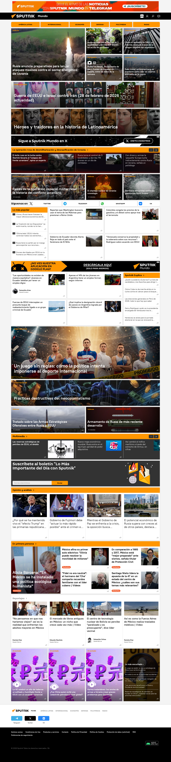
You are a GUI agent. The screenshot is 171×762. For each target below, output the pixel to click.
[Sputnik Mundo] (24, 19)
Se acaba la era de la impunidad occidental (141, 674)
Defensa (16, 31)
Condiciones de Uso (32, 732)
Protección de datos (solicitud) (118, 732)
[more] (82, 78)
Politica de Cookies (97, 732)
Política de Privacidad (79, 732)
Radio (104, 711)
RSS (134, 732)
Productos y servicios (51, 732)
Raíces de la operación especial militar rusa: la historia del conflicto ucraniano (43, 177)
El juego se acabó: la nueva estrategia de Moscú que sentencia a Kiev (140, 669)
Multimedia (91, 57)
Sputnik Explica (133, 275)
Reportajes (18, 598)
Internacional (130, 31)
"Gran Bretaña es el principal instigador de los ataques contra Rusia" (140, 680)
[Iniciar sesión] (147, 16)
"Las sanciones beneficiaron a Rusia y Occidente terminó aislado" (139, 686)
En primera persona (23, 543)
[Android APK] (152, 743)
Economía (74, 711)
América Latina (131, 57)
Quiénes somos (17, 732)
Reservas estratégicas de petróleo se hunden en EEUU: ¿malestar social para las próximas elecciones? (141, 694)
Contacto (65, 732)
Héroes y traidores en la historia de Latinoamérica (85, 121)
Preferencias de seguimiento (22, 735)
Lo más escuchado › (134, 664)
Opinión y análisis (22, 490)
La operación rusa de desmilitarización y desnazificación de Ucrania (49, 150)
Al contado (17, 651)
